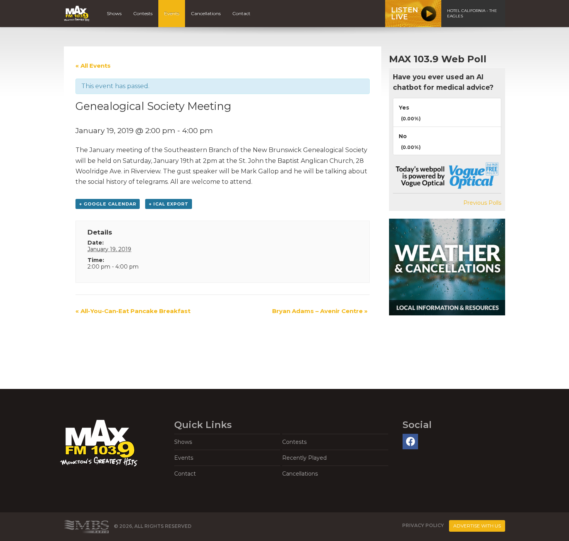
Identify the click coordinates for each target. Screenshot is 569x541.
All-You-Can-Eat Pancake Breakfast (132, 311)
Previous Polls (482, 202)
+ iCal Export (169, 204)
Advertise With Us (477, 526)
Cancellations (206, 13)
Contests (143, 13)
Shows (114, 13)
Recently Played (304, 457)
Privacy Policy (423, 526)
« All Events (93, 65)
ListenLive (404, 13)
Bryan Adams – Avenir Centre (320, 311)
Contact (241, 13)
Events (171, 13)
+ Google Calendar (107, 204)
